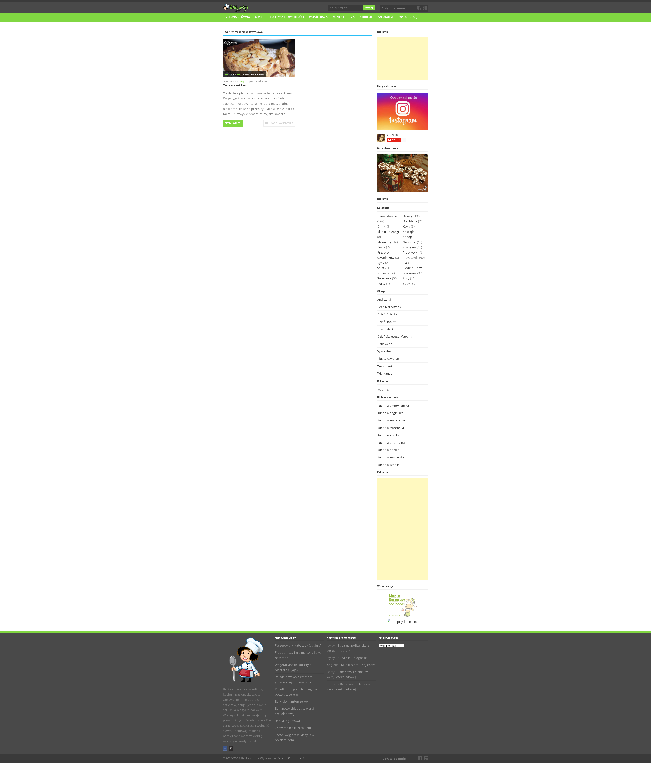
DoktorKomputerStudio (295, 758)
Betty (241, 81)
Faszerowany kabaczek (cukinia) (298, 645)
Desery (232, 74)
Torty (381, 284)
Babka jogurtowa (287, 721)
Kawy (406, 226)
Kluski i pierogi (388, 232)
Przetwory (410, 252)
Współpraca (318, 17)
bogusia (332, 665)
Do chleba (410, 221)
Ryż (405, 263)
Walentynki (385, 366)
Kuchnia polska (388, 450)
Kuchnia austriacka (391, 420)
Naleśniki (409, 242)
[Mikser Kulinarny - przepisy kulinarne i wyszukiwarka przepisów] (402, 616)
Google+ (425, 7)
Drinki (381, 226)
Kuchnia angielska (390, 413)
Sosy (406, 278)
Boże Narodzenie (389, 307)
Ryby (380, 263)
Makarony (384, 242)
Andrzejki (384, 299)
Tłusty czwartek (388, 359)
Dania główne (387, 216)
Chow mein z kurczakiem (293, 728)
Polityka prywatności (287, 17)
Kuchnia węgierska (390, 457)
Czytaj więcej (233, 123)
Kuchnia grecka (388, 435)
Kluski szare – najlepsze (358, 665)
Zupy (406, 284)
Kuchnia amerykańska (393, 406)
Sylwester (384, 351)
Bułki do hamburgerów (291, 701)
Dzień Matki (385, 329)
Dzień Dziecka (387, 314)
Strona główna (237, 17)
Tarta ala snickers (235, 85)
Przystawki (410, 258)
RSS (236, 748)
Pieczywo (409, 247)
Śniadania (384, 278)
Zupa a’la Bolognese (352, 658)
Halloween (384, 344)
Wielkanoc (384, 373)
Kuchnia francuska (390, 428)
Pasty (381, 247)
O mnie (260, 17)
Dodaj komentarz (281, 123)
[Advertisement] (402, 58)
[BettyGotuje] (235, 10)
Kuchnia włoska (388, 465)
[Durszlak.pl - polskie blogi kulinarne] (403, 622)
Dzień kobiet (386, 322)
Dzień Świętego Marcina (394, 336)
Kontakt (339, 17)
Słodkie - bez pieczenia (252, 74)
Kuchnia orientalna (391, 442)
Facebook (419, 7)
